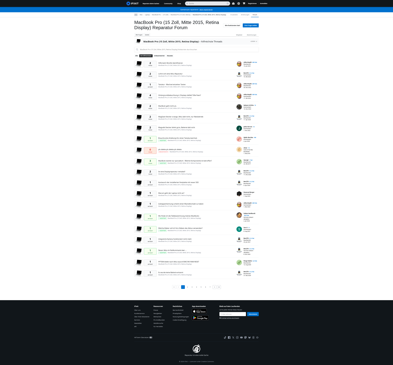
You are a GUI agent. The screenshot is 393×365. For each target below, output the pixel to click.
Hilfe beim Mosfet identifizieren (170, 63)
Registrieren (252, 3)
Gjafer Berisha (248, 137)
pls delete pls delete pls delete (170, 149)
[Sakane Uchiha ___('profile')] (239, 107)
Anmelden (263, 3)
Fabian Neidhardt (249, 213)
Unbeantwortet (159, 56)
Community (168, 3)
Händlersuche (158, 323)
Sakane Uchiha (249, 105)
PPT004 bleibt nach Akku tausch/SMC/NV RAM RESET (178, 262)
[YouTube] (241, 337)
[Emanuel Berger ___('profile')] (239, 194)
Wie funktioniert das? (232, 25)
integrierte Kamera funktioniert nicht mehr (175, 239)
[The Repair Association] (257, 337)
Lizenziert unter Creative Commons (202, 361)
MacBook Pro (156, 15)
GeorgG (246, 160)
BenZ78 (246, 73)
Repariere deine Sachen (151, 3)
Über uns (137, 310)
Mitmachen (157, 317)
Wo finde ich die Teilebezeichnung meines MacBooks (178, 216)
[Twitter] (233, 337)
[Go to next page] (214, 287)
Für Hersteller (158, 326)
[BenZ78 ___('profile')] (239, 74)
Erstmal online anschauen (230, 318)
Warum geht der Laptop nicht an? (171, 193)
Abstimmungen (251, 35)
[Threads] (253, 337)
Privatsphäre (177, 313)
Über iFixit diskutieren (141, 317)
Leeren (253, 41)
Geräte (147, 35)
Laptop (147, 15)
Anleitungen (245, 15)
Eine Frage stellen (250, 25)
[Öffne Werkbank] (233, 3)
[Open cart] (244, 3)
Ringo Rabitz (248, 261)
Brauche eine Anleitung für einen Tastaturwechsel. (177, 138)
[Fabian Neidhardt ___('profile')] (239, 215)
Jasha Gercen (248, 127)
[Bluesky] (249, 337)
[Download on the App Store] (199, 311)
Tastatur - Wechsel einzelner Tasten (172, 84)
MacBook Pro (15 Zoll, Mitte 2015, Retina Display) (209, 15)
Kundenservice (139, 313)
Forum (255, 15)
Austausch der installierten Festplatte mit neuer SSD (178, 182)
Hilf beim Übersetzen (141, 337)
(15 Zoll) (165, 15)
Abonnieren (253, 314)
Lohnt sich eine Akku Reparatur (170, 74)
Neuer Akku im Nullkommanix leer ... (172, 250)
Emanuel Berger (249, 192)
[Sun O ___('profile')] (239, 229)
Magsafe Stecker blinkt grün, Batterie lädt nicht (176, 127)
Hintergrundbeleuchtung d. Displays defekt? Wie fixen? (179, 95)
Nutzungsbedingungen (181, 317)
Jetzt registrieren (206, 9)
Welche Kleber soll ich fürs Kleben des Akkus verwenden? (180, 228)
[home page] (132, 3)
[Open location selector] (239, 3)
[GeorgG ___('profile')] (239, 161)
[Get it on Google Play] (200, 317)
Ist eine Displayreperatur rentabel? (171, 171)
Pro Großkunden (159, 320)
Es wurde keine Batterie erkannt (170, 272)
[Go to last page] (219, 287)
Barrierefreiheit (178, 310)
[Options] (136, 14)
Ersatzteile (234, 15)
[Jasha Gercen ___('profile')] (239, 128)
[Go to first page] (174, 287)
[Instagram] (237, 337)
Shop (179, 3)
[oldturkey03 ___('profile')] (239, 64)
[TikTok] (225, 337)
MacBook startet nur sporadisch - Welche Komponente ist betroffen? (185, 161)
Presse (156, 310)
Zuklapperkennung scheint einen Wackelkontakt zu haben (180, 204)
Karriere (137, 320)
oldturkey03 (248, 62)
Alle (136, 56)
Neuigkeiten (158, 313)
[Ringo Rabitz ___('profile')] (239, 262)
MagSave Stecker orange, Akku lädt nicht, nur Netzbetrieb (180, 117)
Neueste (170, 56)
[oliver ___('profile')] (239, 149)
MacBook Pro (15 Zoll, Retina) (180, 15)
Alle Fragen (139, 35)
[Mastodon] (245, 337)
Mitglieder (239, 35)
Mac (141, 15)
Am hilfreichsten (146, 56)
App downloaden (199, 306)
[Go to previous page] (178, 287)
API (135, 326)
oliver (245, 148)
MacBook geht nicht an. (167, 106)
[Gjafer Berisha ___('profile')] (239, 139)
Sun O (245, 227)
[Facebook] (229, 337)
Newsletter (138, 323)
